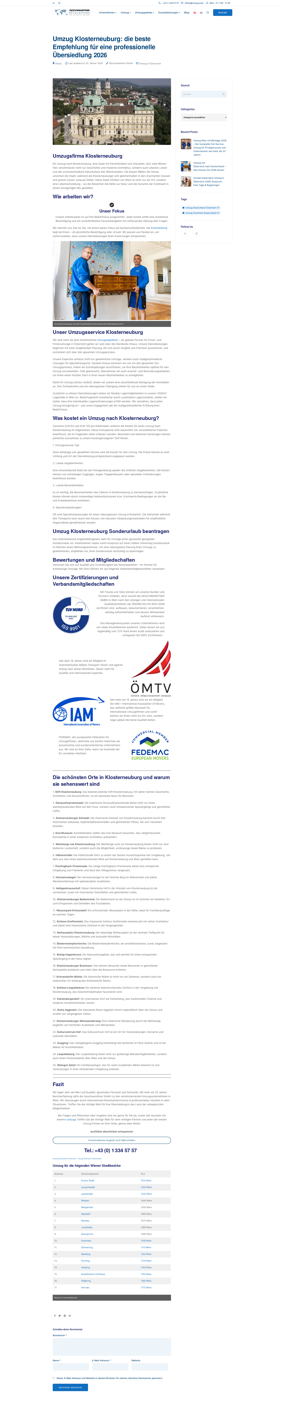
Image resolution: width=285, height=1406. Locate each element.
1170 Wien (146, 1287)
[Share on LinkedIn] (70, 1316)
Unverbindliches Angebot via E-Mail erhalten (111, 1140)
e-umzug (70, 1119)
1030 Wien (146, 1193)
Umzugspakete (143, 12)
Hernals (85, 1287)
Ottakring (86, 1280)
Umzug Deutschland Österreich (64, 1159)
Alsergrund (87, 1234)
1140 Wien (146, 1267)
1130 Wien (146, 1260)
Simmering (87, 1247)
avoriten (87, 1240)
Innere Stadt (87, 1180)
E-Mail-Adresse (101, 1360)
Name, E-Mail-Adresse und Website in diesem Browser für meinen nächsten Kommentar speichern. (110, 1378)
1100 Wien (146, 1240)
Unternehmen (107, 12)
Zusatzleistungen (168, 12)
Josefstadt (86, 1227)
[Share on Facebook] (55, 1316)
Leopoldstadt (88, 1187)
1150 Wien (146, 1274)
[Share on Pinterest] (65, 1316)
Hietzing (85, 1267)
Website (136, 1360)
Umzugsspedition (108, 339)
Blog (186, 12)
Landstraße (87, 1193)
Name (57, 1360)
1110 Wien (146, 1247)
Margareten (87, 1207)
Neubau (85, 1220)
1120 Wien (146, 1254)
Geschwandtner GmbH (121, 63)
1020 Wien (146, 1187)
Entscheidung (159, 227)
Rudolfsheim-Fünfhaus (93, 1274)
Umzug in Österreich (150, 63)
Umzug (125, 12)
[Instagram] (59, 3)
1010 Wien (146, 1180)
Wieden (85, 1200)
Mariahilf (85, 1214)
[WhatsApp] (53, 3)
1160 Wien (146, 1280)
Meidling (85, 1254)
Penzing (85, 1260)
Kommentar (60, 1335)
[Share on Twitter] (59, 1316)
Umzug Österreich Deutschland (89, 1159)
